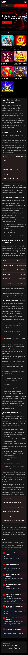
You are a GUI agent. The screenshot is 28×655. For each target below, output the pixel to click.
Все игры (4, 33)
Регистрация (21, 5)
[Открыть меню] (25, 2)
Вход (7, 5)
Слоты (10, 33)
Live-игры (15, 33)
